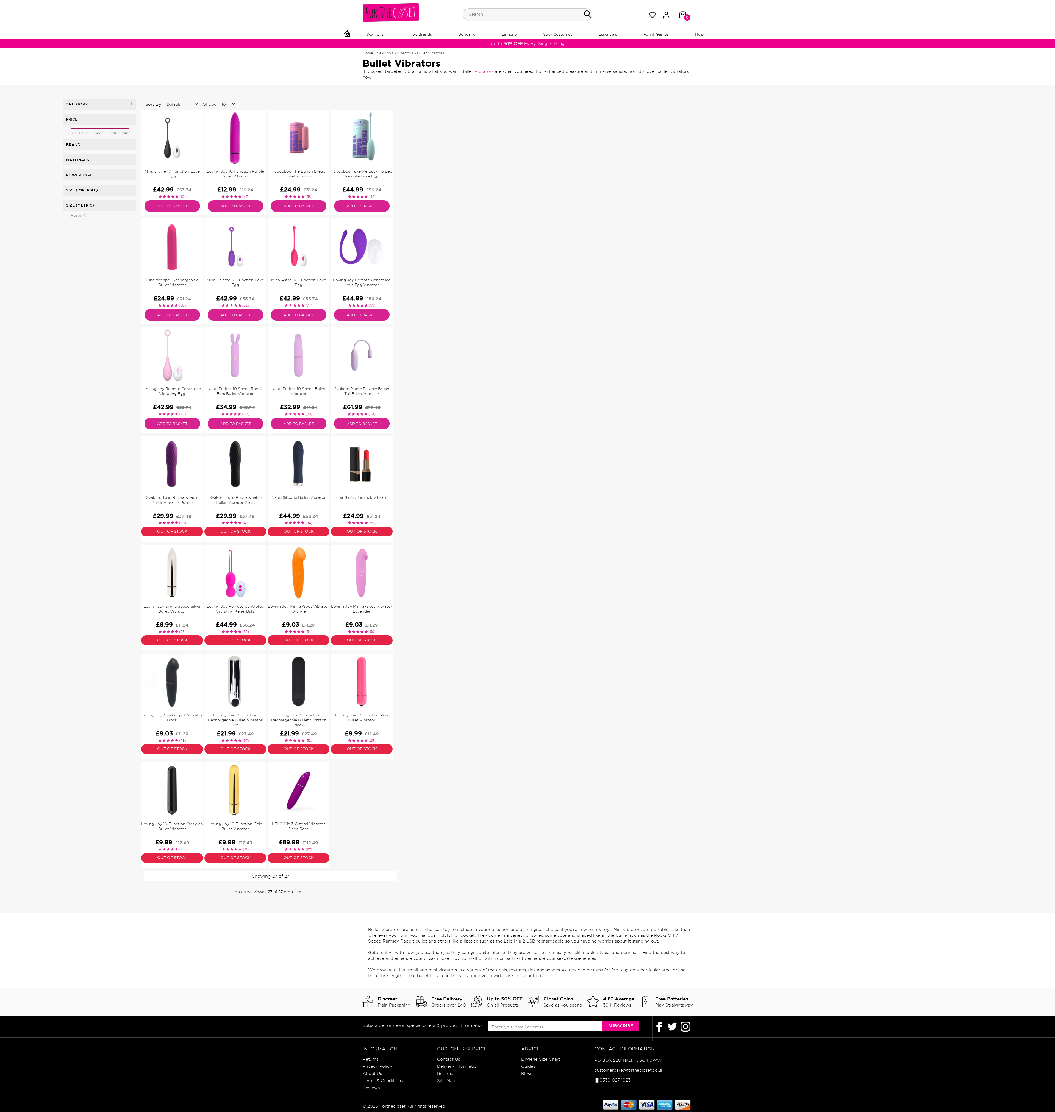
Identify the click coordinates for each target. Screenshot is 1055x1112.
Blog (526, 1073)
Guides (528, 1066)
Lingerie (509, 34)
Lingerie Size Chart (540, 1059)
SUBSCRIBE (620, 1026)
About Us (372, 1073)
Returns (370, 1059)
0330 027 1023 (615, 1080)
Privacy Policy (377, 1066)
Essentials (608, 34)
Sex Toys (375, 34)
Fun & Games (656, 34)
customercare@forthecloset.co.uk (629, 1070)
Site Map (446, 1080)
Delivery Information (458, 1066)
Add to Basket (172, 206)
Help (699, 34)
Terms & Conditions (383, 1080)
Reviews (371, 1088)
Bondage (466, 34)
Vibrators (405, 53)
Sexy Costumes (557, 34)
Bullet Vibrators (430, 53)
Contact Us (448, 1059)
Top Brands (421, 34)
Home (368, 53)
